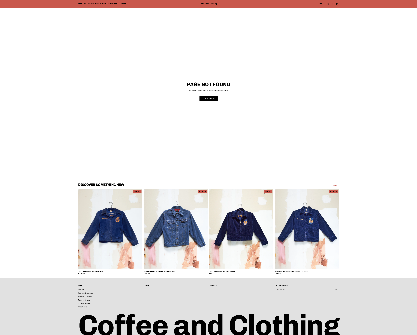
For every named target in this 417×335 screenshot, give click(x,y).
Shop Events (82, 307)
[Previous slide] (81, 229)
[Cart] (337, 3)
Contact (81, 290)
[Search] (328, 3)
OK (336, 290)
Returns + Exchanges (85, 293)
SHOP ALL (335, 186)
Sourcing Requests (84, 303)
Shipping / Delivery (85, 297)
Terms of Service (84, 300)
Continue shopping (208, 98)
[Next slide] (139, 229)
